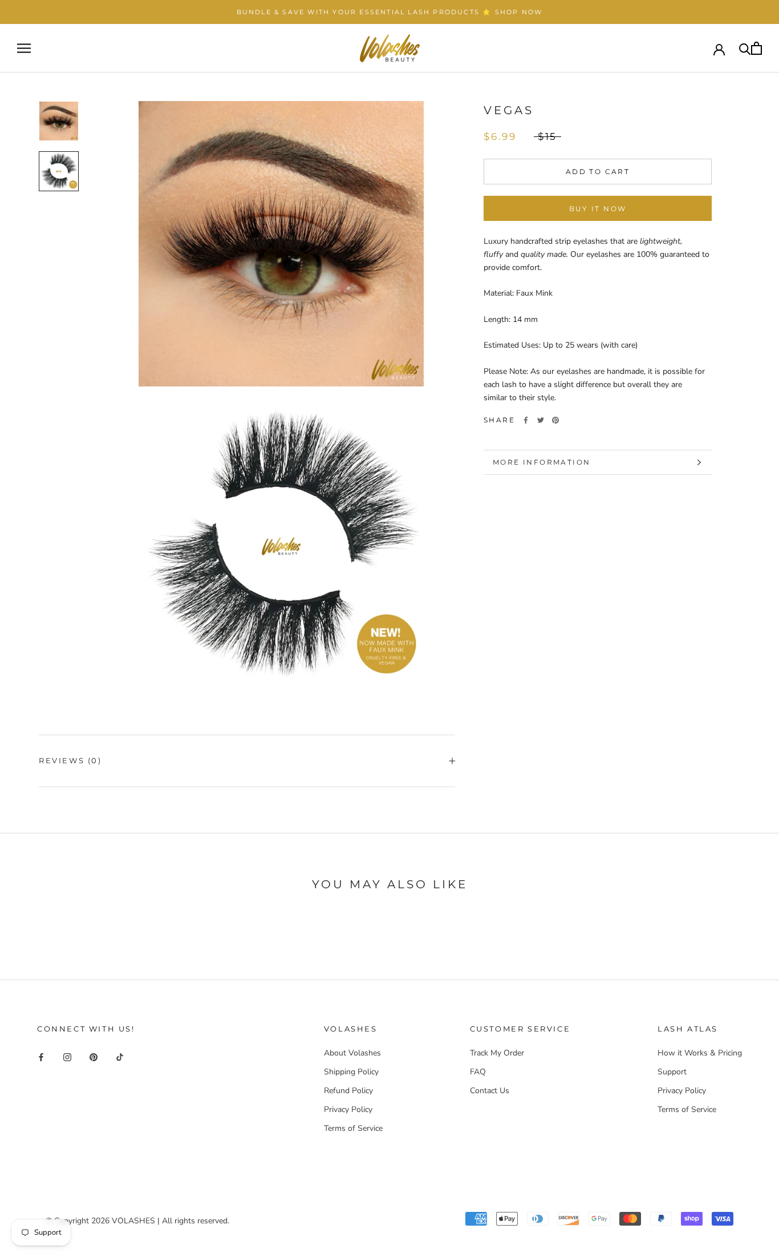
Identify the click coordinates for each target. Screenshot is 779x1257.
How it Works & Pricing (700, 1053)
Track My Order (497, 1053)
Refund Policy (348, 1090)
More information (541, 462)
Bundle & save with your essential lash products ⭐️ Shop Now (390, 12)
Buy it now (598, 208)
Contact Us (489, 1090)
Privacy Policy (348, 1109)
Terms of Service (353, 1128)
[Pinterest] (555, 420)
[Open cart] (756, 48)
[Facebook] (525, 420)
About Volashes (352, 1053)
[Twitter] (540, 420)
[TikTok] (120, 1056)
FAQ (478, 1071)
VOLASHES (133, 1220)
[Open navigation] (24, 48)
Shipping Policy (351, 1071)
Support (672, 1071)
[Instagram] (67, 1056)
